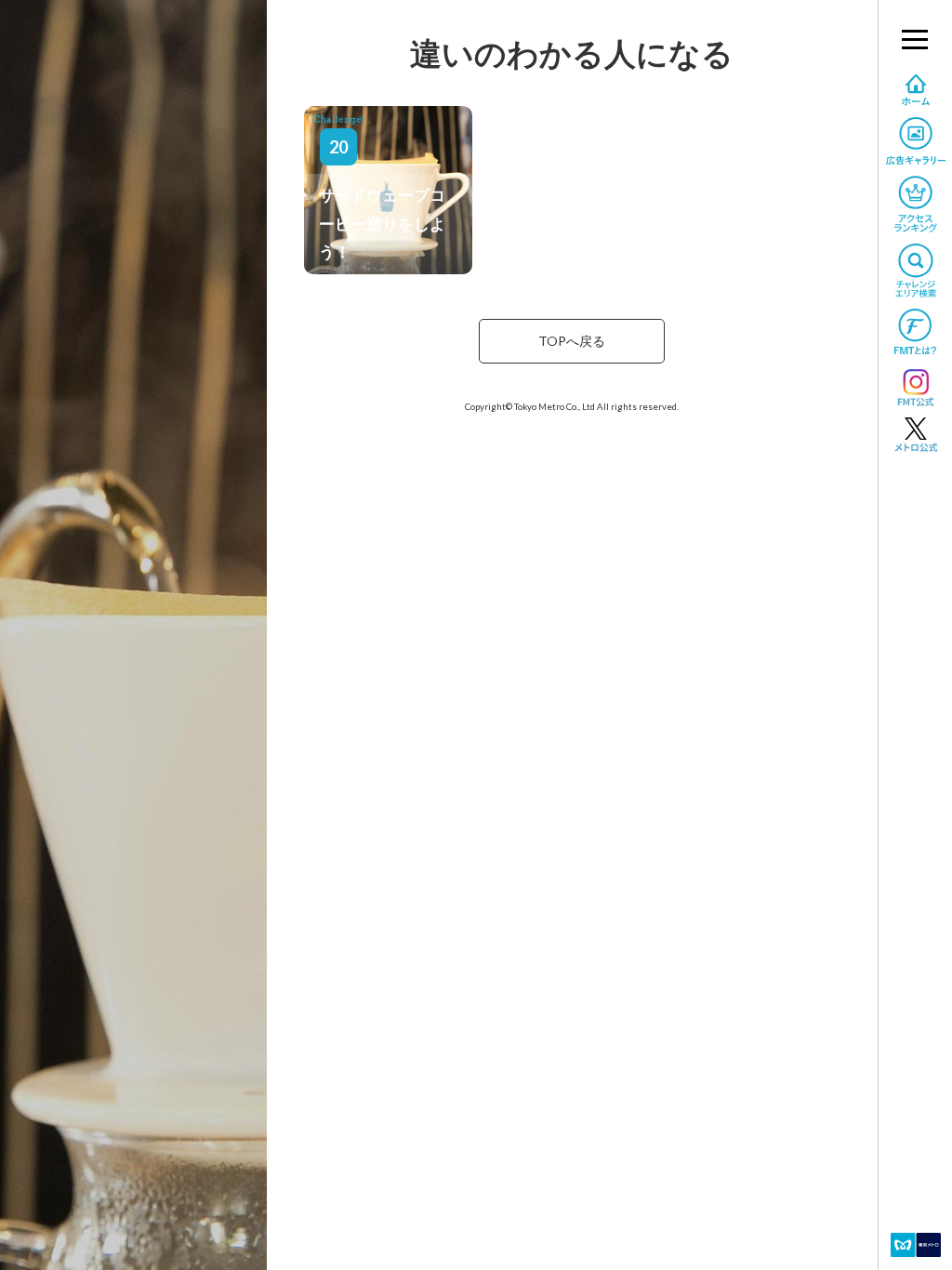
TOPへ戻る (571, 341)
